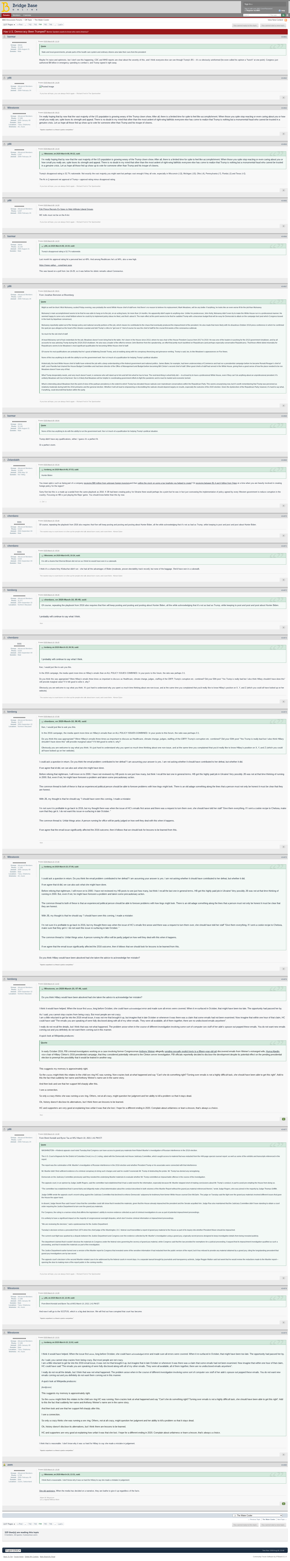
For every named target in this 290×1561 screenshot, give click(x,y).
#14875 (284, 857)
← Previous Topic (254, 1519)
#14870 (284, 516)
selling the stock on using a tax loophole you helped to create (164, 483)
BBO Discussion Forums (12, 20)
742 (30, 25)
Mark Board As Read (47, 1557)
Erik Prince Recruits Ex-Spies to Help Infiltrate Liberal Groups (66, 209)
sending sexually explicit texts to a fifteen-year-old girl (191, 1051)
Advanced (287, 15)
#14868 (284, 416)
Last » (60, 25)
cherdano (12, 516)
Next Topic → (282, 1519)
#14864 (284, 144)
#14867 (284, 286)
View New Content (275, 20)
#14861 (284, 37)
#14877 (284, 1129)
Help (283, 10)
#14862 (284, 78)
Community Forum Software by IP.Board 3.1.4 (270, 1557)
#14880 (284, 1465)
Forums (6, 15)
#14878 (284, 1288)
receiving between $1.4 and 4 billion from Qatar (216, 483)
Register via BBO (253, 10)
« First (19, 25)
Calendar (27, 15)
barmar (11, 36)
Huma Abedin (272, 1051)
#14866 (284, 236)
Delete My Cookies (32, 1557)
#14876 (284, 979)
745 (45, 25)
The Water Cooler (42, 20)
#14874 (284, 712)
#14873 (284, 638)
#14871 (284, 546)
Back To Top (8, 1557)
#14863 (284, 108)
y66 (9, 78)
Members (16, 15)
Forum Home (19, 1557)
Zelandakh (13, 460)
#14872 (284, 590)
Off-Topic (28, 20)
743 (35, 25)
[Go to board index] (20, 7)
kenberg (12, 590)
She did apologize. (47, 1491)
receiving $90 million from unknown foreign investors (107, 483)
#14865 (284, 201)
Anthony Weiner (147, 1051)
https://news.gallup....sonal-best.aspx (55, 265)
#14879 (284, 1333)
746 (50, 25)
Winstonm (13, 107)
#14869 (284, 460)
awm (10, 1464)
